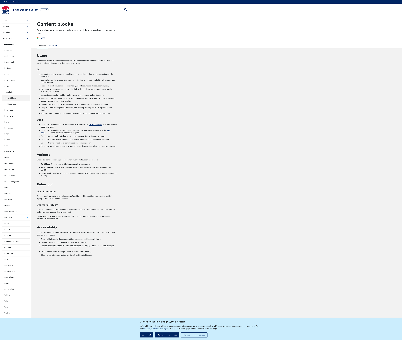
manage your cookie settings (155, 329)
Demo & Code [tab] (55, 46)
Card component (95, 124)
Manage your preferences (194, 335)
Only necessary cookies (167, 335)
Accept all (146, 335)
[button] (16, 20)
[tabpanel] (216, 154)
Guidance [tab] (42, 46)
